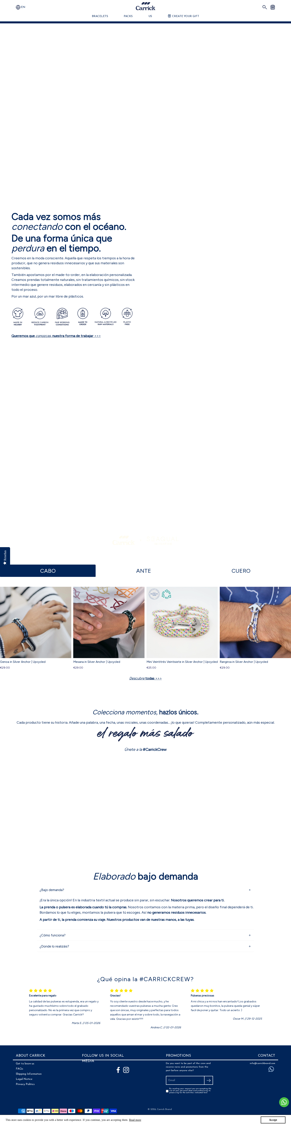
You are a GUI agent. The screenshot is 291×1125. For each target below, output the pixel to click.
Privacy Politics (25, 1084)
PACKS (128, 16)
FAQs (19, 1068)
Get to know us (25, 1063)
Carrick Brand (164, 1109)
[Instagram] (126, 1070)
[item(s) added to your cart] (272, 7)
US (150, 16)
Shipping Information (29, 1074)
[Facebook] (118, 1070)
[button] (25, 7)
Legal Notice (24, 1079)
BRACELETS (100, 16)
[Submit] (208, 1080)
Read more (135, 1119)
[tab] (48, 571)
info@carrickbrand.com (262, 1063)
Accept (273, 1119)
